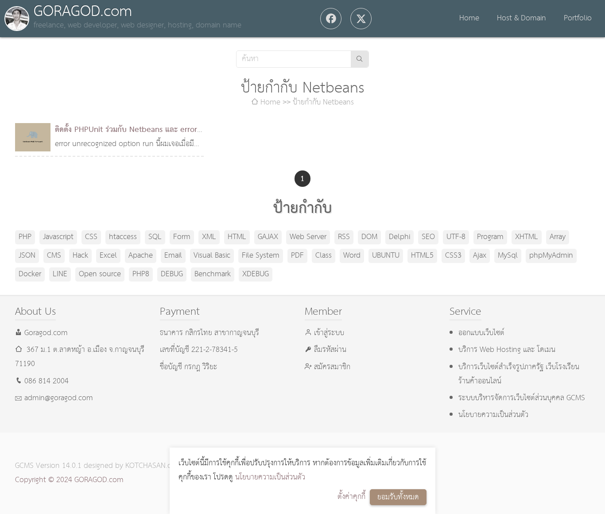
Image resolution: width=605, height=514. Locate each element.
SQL (155, 237)
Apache (140, 256)
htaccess (123, 237)
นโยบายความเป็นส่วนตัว (270, 477)
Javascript (58, 237)
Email (173, 256)
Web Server (308, 237)
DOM (369, 237)
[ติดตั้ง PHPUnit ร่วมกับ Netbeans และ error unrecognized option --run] (32, 137)
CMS (54, 256)
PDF (297, 256)
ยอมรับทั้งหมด (398, 497)
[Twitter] (361, 18)
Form (181, 237)
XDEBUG (255, 274)
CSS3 (453, 256)
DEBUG (172, 274)
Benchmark (212, 274)
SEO (428, 237)
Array (558, 237)
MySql (508, 256)
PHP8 (140, 274)
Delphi (399, 237)
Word (352, 256)
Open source (100, 274)
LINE (60, 274)
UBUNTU (385, 256)
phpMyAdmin (551, 256)
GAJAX (268, 237)
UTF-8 (455, 237)
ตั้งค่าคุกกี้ (351, 497)
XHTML (526, 237)
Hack (80, 256)
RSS (344, 237)
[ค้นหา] (359, 59)
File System (260, 256)
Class (323, 256)
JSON (27, 256)
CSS (91, 237)
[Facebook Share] (330, 18)
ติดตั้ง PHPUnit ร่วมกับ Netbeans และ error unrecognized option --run (126, 137)
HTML (237, 237)
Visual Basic (212, 256)
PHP (25, 237)
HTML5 (422, 256)
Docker (30, 274)
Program (490, 237)
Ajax (479, 256)
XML (209, 237)
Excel (108, 256)
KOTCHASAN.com (153, 466)
